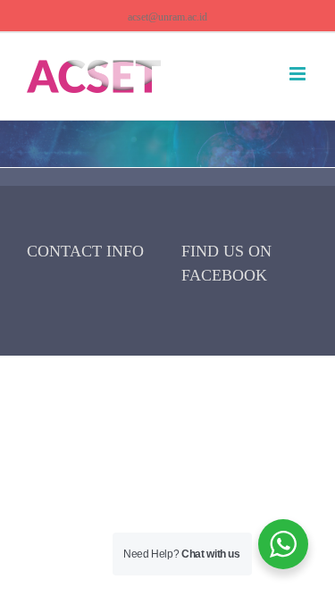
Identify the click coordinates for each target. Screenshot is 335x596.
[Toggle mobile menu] (298, 73)
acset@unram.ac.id (167, 17)
